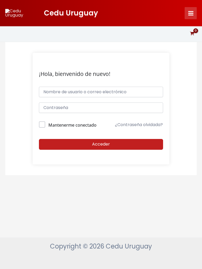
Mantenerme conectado (72, 125)
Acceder (101, 144)
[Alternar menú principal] (191, 13)
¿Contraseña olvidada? (139, 125)
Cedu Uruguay (71, 13)
